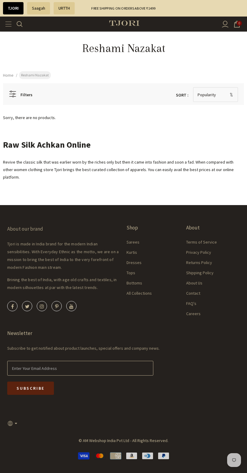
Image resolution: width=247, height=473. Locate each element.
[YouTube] (71, 306)
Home (8, 75)
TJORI (13, 8)
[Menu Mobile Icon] (6, 24)
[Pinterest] (57, 306)
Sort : (182, 95)
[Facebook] (12, 306)
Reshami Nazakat (35, 75)
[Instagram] (42, 306)
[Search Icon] (23, 24)
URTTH (64, 8)
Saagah (38, 8)
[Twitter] (27, 306)
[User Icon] (225, 24)
